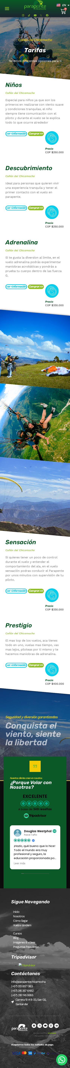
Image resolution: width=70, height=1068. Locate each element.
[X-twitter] (39, 1025)
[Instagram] (23, 15)
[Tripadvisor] (56, 1025)
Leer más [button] (19, 863)
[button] (7, 8)
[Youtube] (35, 15)
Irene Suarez (52, 1033)
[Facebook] (47, 15)
